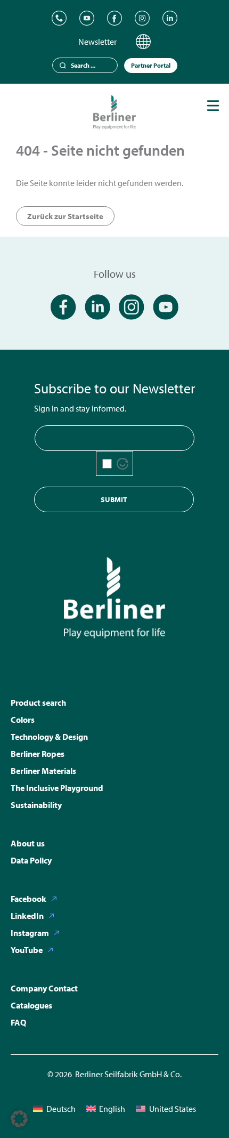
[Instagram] (142, 18)
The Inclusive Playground (57, 787)
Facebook (28, 898)
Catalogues (31, 1005)
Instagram (30, 932)
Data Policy (31, 860)
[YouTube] (86, 18)
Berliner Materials (43, 770)
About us (28, 843)
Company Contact (44, 988)
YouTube (27, 950)
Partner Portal (150, 65)
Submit (114, 499)
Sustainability (36, 805)
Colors (23, 719)
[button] (19, 1119)
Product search (38, 702)
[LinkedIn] (169, 18)
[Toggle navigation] (213, 105)
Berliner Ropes (37, 753)
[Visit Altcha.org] (122, 464)
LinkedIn (27, 915)
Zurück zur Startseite (65, 216)
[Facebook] (114, 18)
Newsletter (97, 41)
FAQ (18, 1022)
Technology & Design (49, 736)
